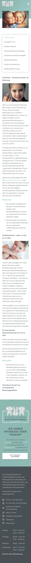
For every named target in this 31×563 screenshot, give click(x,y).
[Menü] (28, 4)
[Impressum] (4, 520)
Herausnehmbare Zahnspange (14, 51)
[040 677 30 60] (4, 513)
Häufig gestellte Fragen (12, 69)
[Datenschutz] (4, 523)
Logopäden (9, 180)
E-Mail (25, 442)
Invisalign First (9, 42)
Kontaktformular (9, 448)
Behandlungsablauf (10, 60)
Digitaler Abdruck (10, 47)
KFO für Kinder (9, 38)
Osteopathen (18, 180)
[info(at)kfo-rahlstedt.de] (4, 516)
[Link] (8, 4)
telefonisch (8, 442)
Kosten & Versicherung (12, 65)
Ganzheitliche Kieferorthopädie (15, 56)
